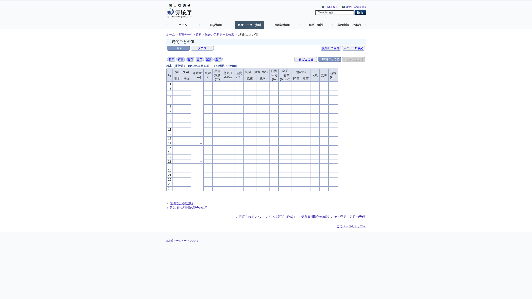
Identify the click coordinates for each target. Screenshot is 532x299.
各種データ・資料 (249, 25)
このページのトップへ (351, 226)
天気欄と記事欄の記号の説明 (189, 207)
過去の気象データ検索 (219, 34)
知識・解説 (316, 25)
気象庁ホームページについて (182, 240)
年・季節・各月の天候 (349, 216)
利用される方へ (250, 216)
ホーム (183, 25)
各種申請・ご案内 (349, 25)
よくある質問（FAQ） (281, 216)
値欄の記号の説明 (181, 203)
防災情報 (216, 25)
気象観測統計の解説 (315, 216)
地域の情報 (282, 25)
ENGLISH (331, 7)
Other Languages (356, 7)
